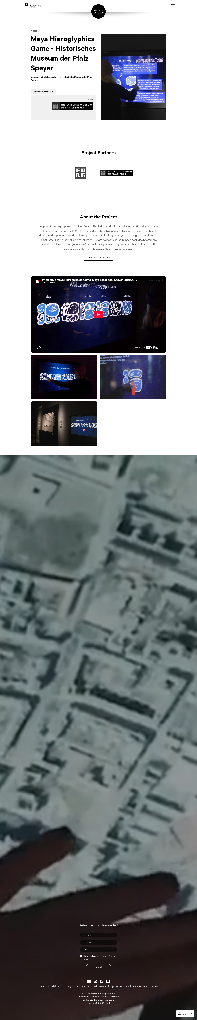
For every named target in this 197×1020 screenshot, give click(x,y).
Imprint (86, 986)
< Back (34, 30)
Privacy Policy (71, 986)
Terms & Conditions (49, 986)
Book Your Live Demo (137, 986)
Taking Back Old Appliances (108, 986)
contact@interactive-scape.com (98, 999)
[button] (185, 1013)
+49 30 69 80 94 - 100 (98, 1002)
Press (155, 986)
